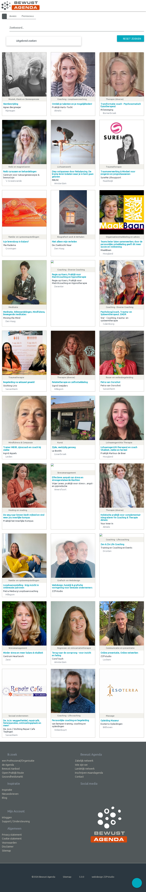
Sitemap (6, 850)
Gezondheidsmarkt (12, 776)
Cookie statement (12, 838)
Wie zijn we (81, 764)
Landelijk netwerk (85, 768)
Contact (79, 776)
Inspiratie (7, 789)
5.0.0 (81, 876)
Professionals (28, 16)
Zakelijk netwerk (84, 760)
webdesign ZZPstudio (103, 876)
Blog (4, 797)
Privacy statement (12, 834)
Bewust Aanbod (11, 768)
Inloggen (7, 817)
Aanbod (12, 16)
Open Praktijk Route (13, 772)
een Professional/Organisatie (18, 760)
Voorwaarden (9, 842)
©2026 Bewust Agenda (43, 876)
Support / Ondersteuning (16, 821)
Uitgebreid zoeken (26, 40)
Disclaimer (8, 846)
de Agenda (8, 764)
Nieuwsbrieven (10, 793)
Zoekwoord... (16, 27)
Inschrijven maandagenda (89, 772)
